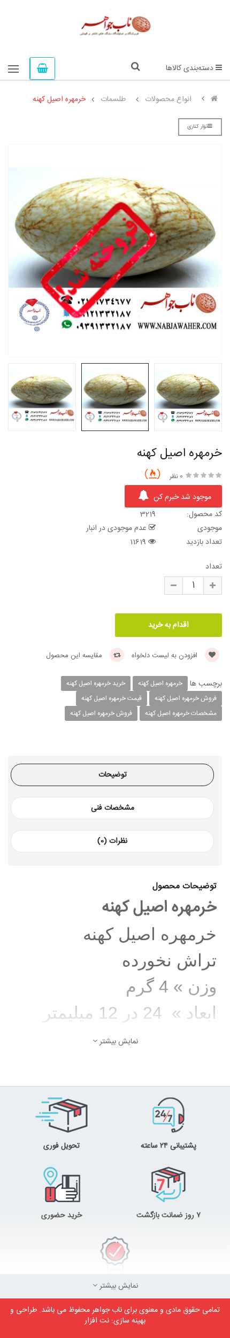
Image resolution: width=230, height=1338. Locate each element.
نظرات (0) (112, 841)
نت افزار (97, 1320)
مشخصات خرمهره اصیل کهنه (181, 713)
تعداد (213, 566)
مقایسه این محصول (75, 656)
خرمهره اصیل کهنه (59, 99)
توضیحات (112, 774)
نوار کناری (197, 126)
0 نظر (176, 476)
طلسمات (113, 99)
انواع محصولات (168, 99)
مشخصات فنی (112, 808)
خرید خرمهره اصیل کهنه (95, 683)
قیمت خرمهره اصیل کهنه (111, 698)
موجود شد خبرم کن (181, 497)
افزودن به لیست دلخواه (166, 656)
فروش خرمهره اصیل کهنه (186, 698)
